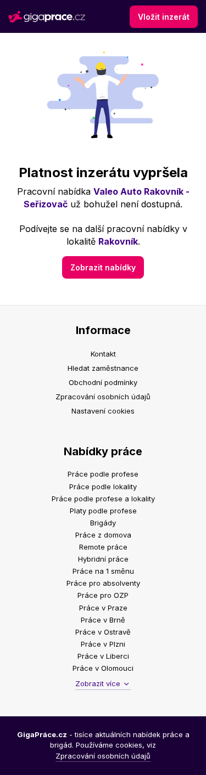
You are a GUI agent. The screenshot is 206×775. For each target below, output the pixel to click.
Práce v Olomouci (103, 668)
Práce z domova (103, 534)
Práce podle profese (103, 473)
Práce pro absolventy (103, 583)
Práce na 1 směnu (103, 571)
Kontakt (103, 353)
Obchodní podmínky (103, 382)
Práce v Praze (103, 607)
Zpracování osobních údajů (103, 396)
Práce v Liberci (103, 656)
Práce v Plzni (103, 644)
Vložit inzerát (164, 16)
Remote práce (103, 546)
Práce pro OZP (103, 595)
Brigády (103, 522)
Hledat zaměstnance (103, 368)
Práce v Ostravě (103, 631)
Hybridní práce (103, 559)
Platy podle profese (103, 510)
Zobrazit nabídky (103, 267)
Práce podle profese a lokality (103, 498)
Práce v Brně (103, 619)
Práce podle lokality (103, 486)
